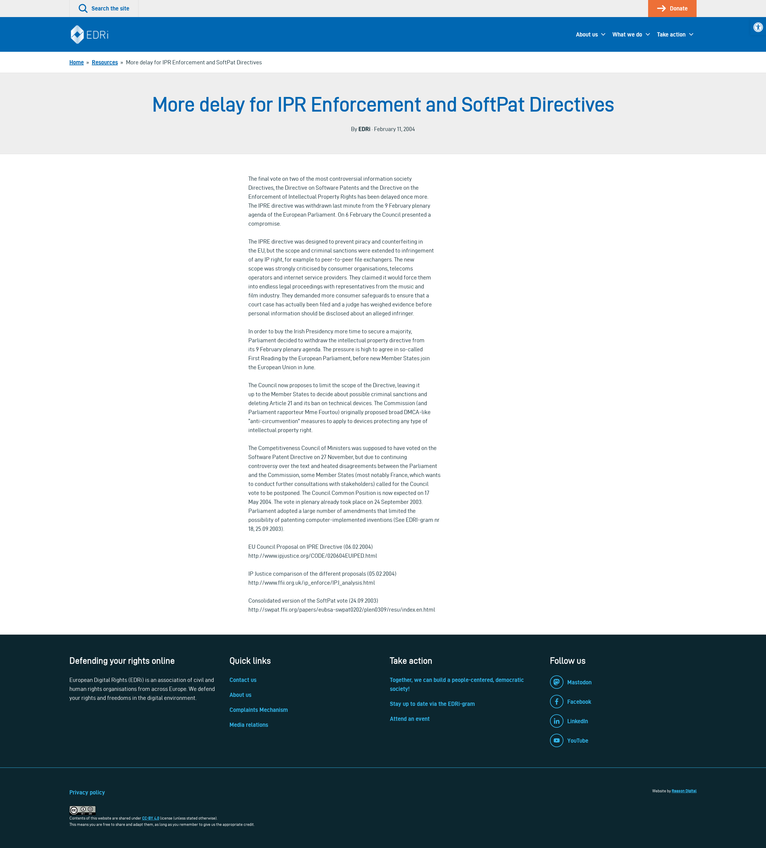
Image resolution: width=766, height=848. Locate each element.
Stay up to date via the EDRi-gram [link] (432, 703)
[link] (758, 27)
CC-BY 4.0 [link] (150, 818)
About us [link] (587, 34)
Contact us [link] (243, 680)
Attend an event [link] (410, 718)
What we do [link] (627, 34)
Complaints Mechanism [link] (259, 709)
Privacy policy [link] (87, 792)
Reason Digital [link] (684, 790)
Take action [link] (671, 34)
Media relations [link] (249, 724)
